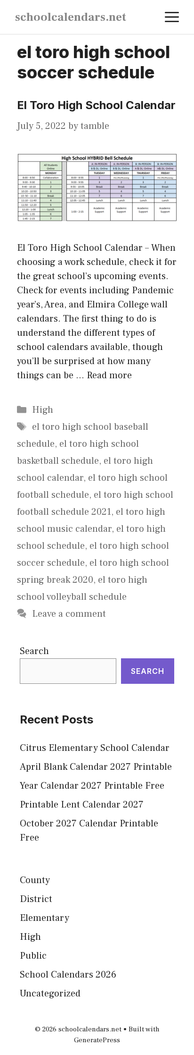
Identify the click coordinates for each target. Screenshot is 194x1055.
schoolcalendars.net (70, 17)
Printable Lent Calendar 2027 (82, 805)
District (36, 899)
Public (33, 956)
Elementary (44, 918)
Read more (109, 375)
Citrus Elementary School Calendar (95, 748)
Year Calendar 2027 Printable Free (92, 786)
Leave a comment (69, 614)
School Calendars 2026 (68, 975)
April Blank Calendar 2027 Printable (96, 767)
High (42, 410)
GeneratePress (97, 1040)
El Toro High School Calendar (96, 105)
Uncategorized (50, 993)
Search (34, 651)
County (35, 880)
